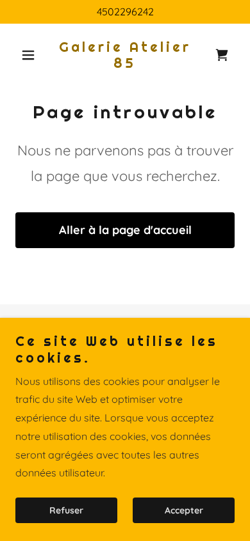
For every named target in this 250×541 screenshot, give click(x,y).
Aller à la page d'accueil (125, 230)
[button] (31, 55)
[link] (124, 64)
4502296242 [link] (125, 11)
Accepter (184, 510)
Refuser (66, 510)
